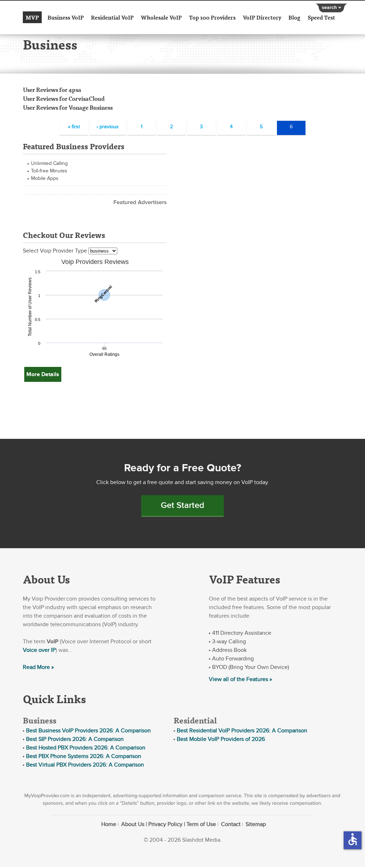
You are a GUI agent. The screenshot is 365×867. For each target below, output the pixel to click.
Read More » (38, 667)
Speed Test (321, 17)
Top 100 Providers (212, 17)
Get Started (182, 505)
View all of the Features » (240, 679)
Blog (294, 17)
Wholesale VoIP (161, 17)
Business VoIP (65, 17)
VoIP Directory (262, 17)
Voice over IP (39, 650)
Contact (231, 824)
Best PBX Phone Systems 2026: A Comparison (83, 756)
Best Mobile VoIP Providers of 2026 (221, 739)
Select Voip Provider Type (55, 250)
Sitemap (256, 824)
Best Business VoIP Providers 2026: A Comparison (88, 730)
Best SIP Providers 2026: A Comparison (75, 739)
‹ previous (108, 127)
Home (108, 824)
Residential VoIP (112, 17)
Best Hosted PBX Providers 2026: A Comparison (85, 747)
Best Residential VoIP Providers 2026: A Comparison (242, 730)
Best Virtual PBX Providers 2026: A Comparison (85, 764)
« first (74, 127)
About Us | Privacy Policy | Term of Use (168, 824)
